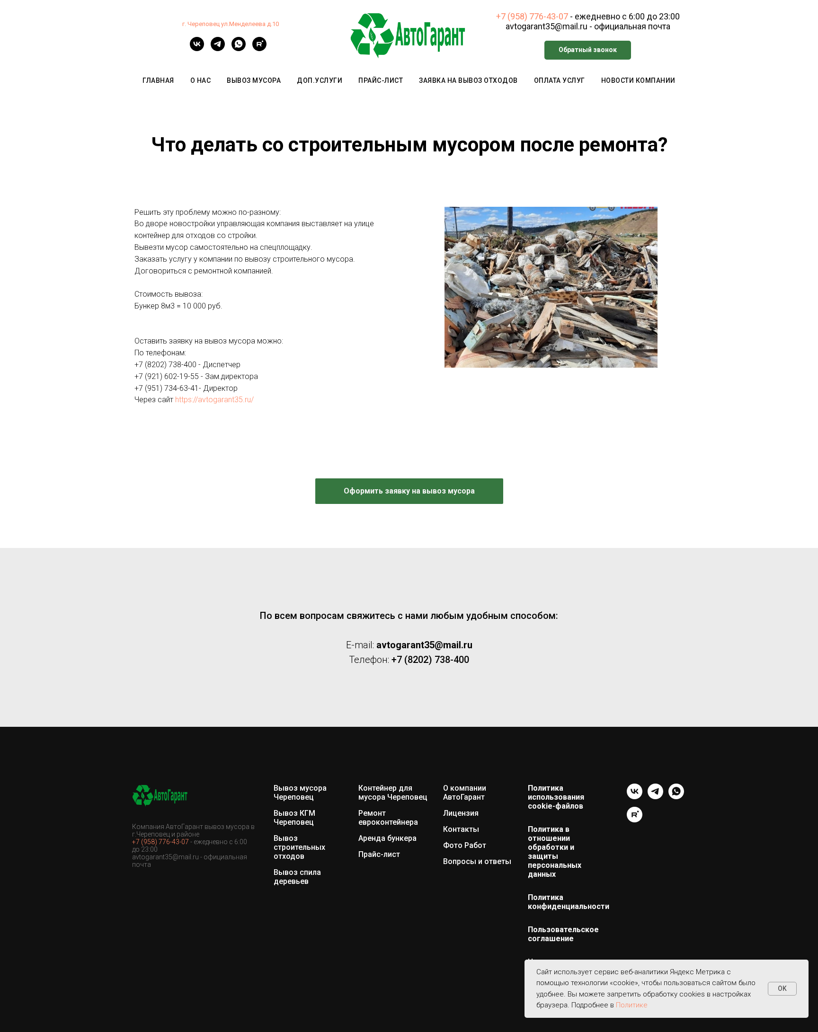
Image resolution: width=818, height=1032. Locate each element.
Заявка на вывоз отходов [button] (468, 80)
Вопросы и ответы (477, 861)
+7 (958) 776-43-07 (532, 16)
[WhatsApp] (238, 48)
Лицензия (461, 813)
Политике (632, 1005)
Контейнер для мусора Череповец (392, 793)
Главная (158, 80)
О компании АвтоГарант (464, 793)
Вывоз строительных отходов (299, 847)
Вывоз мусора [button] (254, 80)
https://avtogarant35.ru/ (214, 399)
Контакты (461, 829)
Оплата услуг (559, 80)
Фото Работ (464, 845)
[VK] (197, 48)
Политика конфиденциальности (568, 902)
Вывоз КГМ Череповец (294, 818)
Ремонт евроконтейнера (388, 818)
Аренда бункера (387, 838)
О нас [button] (200, 80)
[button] (587, 50)
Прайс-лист (380, 80)
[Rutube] (259, 48)
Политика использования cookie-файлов (556, 797)
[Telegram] (218, 48)
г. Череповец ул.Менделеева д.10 (230, 23)
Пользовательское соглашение (563, 934)
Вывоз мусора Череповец (300, 793)
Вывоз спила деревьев (297, 877)
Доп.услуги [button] (319, 80)
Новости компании (638, 80)
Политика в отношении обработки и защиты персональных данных (554, 852)
